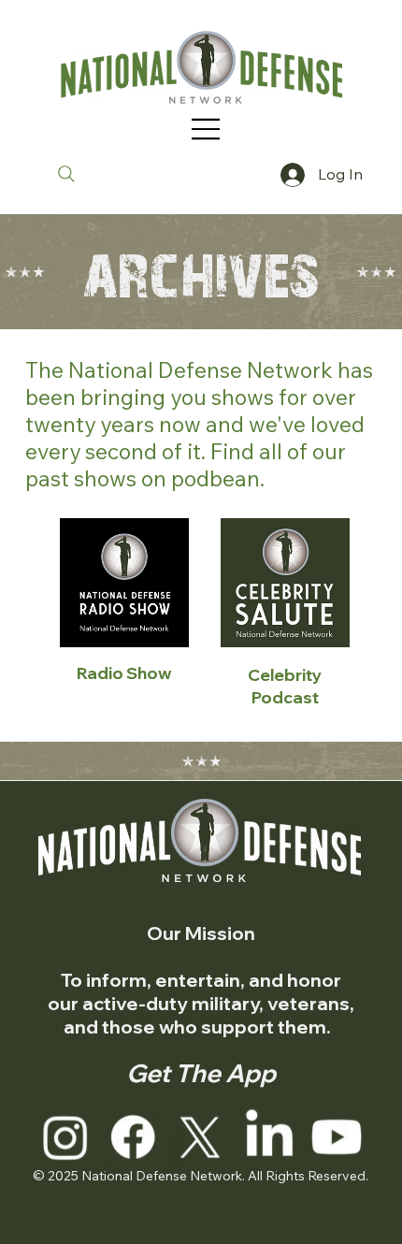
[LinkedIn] (269, 1136)
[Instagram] (65, 1136)
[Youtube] (337, 1136)
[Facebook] (134, 1136)
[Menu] (207, 129)
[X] (201, 1136)
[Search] (66, 174)
